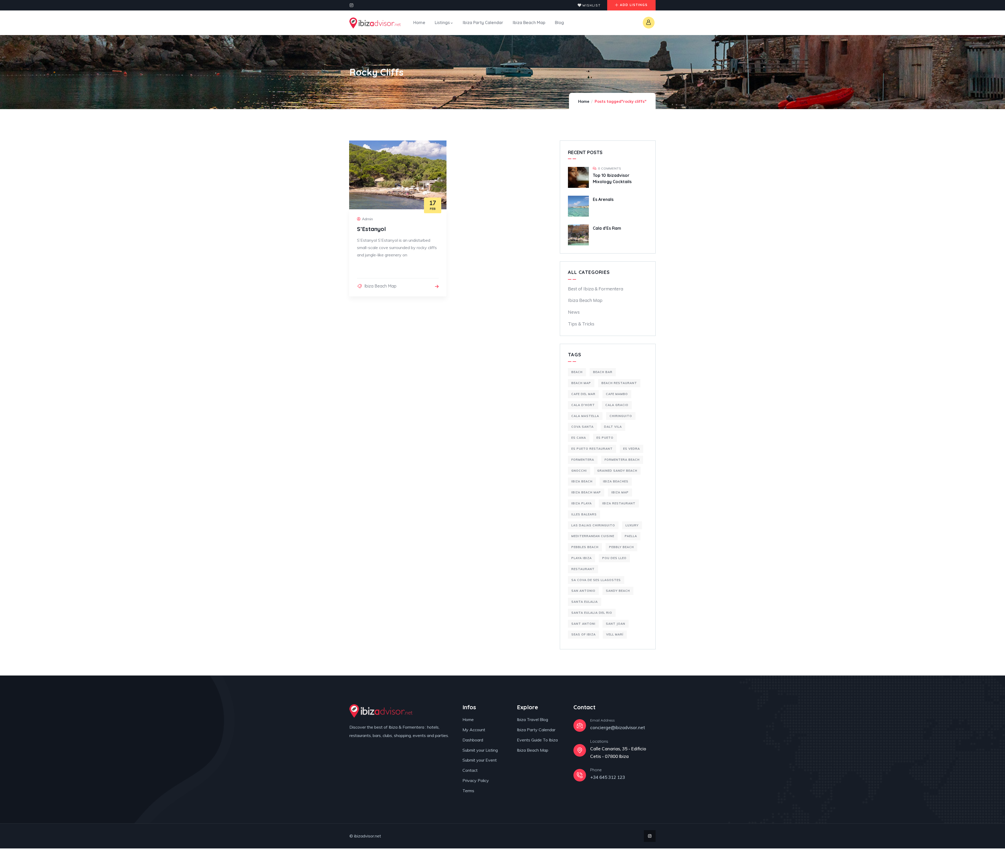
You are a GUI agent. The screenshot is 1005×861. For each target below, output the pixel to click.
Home (583, 101)
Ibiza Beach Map (380, 286)
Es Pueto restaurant (592, 449)
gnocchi (579, 470)
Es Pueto (604, 438)
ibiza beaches (615, 481)
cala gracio (616, 405)
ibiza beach (582, 481)
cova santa (582, 427)
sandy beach (618, 591)
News (574, 312)
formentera (582, 460)
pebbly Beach (621, 547)
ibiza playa (581, 503)
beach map (581, 383)
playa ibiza (581, 558)
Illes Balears (584, 514)
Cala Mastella (585, 416)
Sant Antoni (583, 624)
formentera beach (622, 460)
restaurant (583, 569)
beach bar (602, 372)
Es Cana (578, 438)
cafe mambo (617, 394)
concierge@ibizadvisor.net (617, 727)
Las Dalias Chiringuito (593, 525)
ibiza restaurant (618, 503)
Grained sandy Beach (617, 470)
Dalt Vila (613, 427)
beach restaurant (619, 383)
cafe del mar (583, 394)
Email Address (602, 720)
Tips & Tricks (581, 324)
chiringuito (621, 416)
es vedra (631, 449)
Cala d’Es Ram (607, 228)
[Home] (375, 23)
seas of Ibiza (583, 634)
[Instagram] (351, 5)
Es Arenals (603, 199)
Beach (577, 372)
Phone (596, 769)
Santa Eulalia (584, 602)
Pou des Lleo (614, 558)
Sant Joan (615, 624)
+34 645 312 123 (607, 777)
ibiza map (620, 492)
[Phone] (579, 775)
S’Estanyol (371, 229)
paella (631, 536)
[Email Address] (579, 725)
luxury (632, 525)
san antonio (583, 591)
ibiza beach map (586, 492)
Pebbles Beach (585, 547)
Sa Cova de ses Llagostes (596, 580)
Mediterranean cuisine (592, 536)
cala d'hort (583, 405)
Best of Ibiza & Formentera (595, 288)
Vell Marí (614, 634)
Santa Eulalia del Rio (591, 613)
